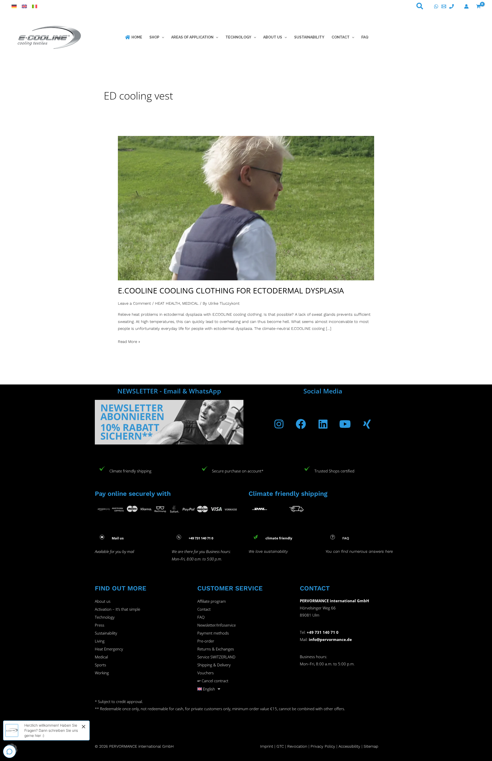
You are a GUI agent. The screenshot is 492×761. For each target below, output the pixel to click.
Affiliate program (211, 601)
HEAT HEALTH (167, 303)
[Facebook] (301, 424)
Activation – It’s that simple (117, 609)
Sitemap (371, 746)
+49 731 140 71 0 (323, 632)
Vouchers (205, 672)
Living (100, 641)
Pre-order (205, 641)
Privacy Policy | (324, 746)
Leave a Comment (134, 303)
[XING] (367, 424)
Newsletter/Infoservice (216, 625)
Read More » (129, 341)
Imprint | (268, 746)
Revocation (297, 746)
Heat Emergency (109, 648)
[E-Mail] (444, 6)
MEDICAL (190, 303)
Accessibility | (350, 746)
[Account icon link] (466, 6)
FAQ (200, 617)
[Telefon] (451, 6)
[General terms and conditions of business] (286, 746)
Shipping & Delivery (214, 664)
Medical (101, 656)
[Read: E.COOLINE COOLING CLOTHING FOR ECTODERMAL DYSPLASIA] (246, 207)
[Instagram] (279, 424)
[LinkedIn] (323, 424)
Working (102, 672)
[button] (420, 7)
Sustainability (106, 633)
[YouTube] (345, 424)
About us (102, 601)
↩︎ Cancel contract (212, 680)
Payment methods (213, 633)
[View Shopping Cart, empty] (478, 6)
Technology (105, 617)
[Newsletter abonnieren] (169, 421)
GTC (280, 746)
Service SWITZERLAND (216, 656)
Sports (100, 664)
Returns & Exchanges (215, 648)
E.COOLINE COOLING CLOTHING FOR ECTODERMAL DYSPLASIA (231, 290)
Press (99, 625)
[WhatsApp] (436, 6)
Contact (204, 609)
